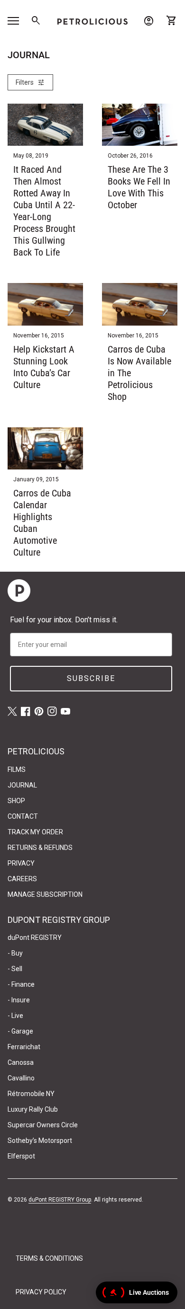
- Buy (15, 953)
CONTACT (23, 816)
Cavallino (21, 1078)
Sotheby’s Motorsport (40, 1140)
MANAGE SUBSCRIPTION (45, 894)
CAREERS (22, 879)
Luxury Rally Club (33, 1109)
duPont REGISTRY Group (59, 1199)
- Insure (19, 1000)
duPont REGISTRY (35, 937)
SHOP (16, 801)
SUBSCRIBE (91, 678)
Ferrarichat (24, 1047)
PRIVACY (21, 863)
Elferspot (21, 1156)
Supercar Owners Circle (43, 1125)
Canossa (21, 1062)
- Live (15, 1015)
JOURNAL (22, 785)
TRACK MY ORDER (35, 832)
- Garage (20, 1031)
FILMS (17, 769)
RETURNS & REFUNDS (40, 847)
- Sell (15, 969)
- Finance (21, 984)
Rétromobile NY (31, 1093)
